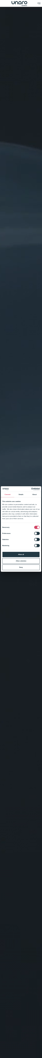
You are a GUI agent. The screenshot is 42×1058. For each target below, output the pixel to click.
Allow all (21, 554)
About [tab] (34, 494)
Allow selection (21, 561)
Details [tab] (21, 494)
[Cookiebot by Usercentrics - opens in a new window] (31, 489)
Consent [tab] (7, 494)
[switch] (37, 533)
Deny (21, 567)
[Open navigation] (39, 3)
